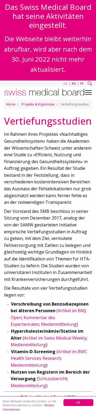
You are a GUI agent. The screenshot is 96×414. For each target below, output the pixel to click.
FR (81, 83)
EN (74, 83)
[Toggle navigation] (88, 92)
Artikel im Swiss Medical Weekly (55, 338)
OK (78, 402)
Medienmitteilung (59, 324)
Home (10, 104)
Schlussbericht (52, 379)
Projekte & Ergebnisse (38, 104)
